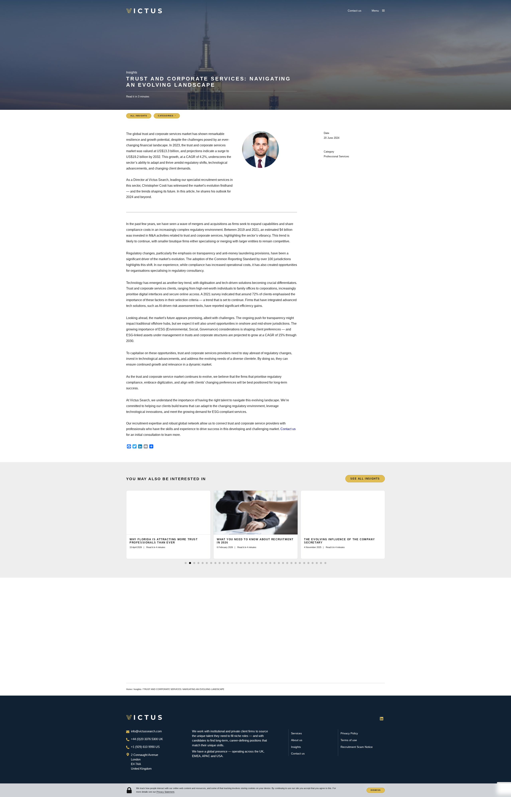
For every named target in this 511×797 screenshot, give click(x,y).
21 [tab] (270, 563)
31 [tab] (313, 563)
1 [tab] (186, 563)
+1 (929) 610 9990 (143, 746)
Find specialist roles (276, 634)
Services (296, 733)
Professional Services (336, 156)
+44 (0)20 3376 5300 (145, 739)
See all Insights (365, 478)
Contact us (354, 10)
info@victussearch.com (146, 731)
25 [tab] (287, 563)
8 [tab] (215, 563)
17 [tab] (253, 563)
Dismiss (376, 790)
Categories (166, 116)
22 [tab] (274, 563)
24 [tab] (283, 563)
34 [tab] (325, 563)
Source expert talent (235, 634)
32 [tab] (317, 563)
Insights (137, 689)
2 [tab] (190, 563)
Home (129, 689)
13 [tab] (237, 563)
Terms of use (349, 740)
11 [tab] (228, 563)
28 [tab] (300, 563)
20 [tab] (266, 563)
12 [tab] (232, 563)
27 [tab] (296, 563)
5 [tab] (203, 563)
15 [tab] (245, 563)
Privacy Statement (165, 792)
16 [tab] (249, 563)
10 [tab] (224, 563)
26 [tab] (291, 563)
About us (296, 740)
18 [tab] (258, 563)
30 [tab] (308, 563)
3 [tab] (194, 563)
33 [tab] (321, 563)
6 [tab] (207, 563)
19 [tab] (262, 563)
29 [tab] (304, 563)
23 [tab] (279, 563)
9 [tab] (220, 563)
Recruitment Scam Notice (357, 746)
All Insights (138, 116)
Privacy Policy (349, 733)
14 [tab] (241, 563)
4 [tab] (198, 563)
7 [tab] (211, 563)
